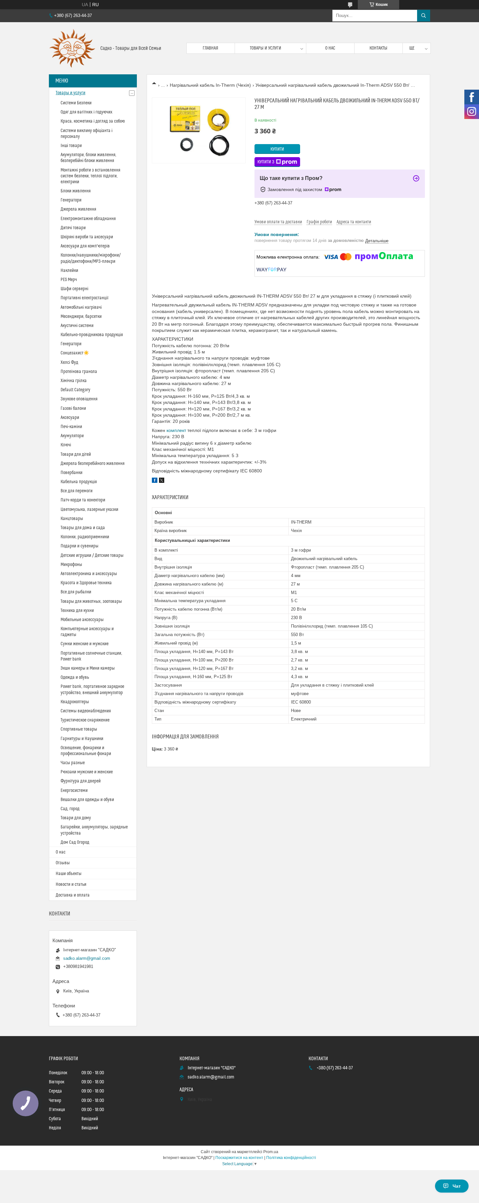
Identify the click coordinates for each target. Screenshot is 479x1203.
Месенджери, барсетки (81, 316)
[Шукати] (423, 16)
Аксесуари (70, 417)
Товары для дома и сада (83, 527)
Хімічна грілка (74, 380)
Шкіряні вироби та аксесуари (87, 237)
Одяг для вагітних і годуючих (86, 112)
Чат (457, 1186)
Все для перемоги (77, 491)
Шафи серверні (74, 288)
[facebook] (154, 481)
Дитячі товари (73, 227)
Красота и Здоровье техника (86, 583)
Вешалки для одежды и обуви (87, 799)
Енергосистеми (74, 790)
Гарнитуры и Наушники (82, 738)
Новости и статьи (71, 884)
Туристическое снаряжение (85, 720)
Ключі (66, 445)
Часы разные (73, 762)
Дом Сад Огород (75, 842)
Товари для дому (76, 818)
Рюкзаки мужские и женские (87, 772)
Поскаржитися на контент (239, 1157)
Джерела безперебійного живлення (92, 463)
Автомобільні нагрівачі (81, 307)
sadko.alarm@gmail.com (86, 958)
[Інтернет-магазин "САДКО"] (72, 48)
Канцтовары (72, 518)
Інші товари (71, 145)
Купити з (265, 162)
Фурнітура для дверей (81, 781)
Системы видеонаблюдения (86, 711)
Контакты (378, 48)
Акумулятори (72, 435)
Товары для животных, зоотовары (91, 601)
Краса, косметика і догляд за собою (93, 121)
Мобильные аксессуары (82, 619)
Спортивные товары (79, 729)
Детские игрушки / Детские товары (92, 555)
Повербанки (71, 472)
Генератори (71, 200)
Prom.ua (270, 1152)
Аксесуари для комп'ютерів (85, 246)
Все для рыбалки (76, 592)
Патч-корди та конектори (83, 500)
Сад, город (70, 808)
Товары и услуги (265, 48)
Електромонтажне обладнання (88, 218)
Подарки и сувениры (79, 546)
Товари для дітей (76, 454)
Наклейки (69, 270)
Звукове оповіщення (79, 399)
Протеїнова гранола (79, 371)
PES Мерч (69, 279)
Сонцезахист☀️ (75, 353)
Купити (277, 149)
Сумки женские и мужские (85, 643)
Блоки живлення (76, 191)
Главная (210, 48)
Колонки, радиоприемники (85, 537)
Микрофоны (71, 564)
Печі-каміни (71, 426)
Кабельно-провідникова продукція (92, 334)
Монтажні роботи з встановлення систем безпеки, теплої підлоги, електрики (90, 176)
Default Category (75, 390)
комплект (176, 430)
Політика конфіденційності (291, 1157)
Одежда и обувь (75, 677)
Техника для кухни (77, 610)
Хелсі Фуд (69, 362)
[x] (161, 481)
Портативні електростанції (85, 298)
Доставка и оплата (73, 895)
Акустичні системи (77, 325)
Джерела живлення (78, 209)
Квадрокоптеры (75, 702)
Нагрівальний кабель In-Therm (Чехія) (210, 85)
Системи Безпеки (76, 103)
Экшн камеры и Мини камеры (88, 668)
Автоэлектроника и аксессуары (89, 573)
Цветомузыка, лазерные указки (89, 509)
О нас (330, 48)
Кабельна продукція (79, 481)
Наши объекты (68, 873)
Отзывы (63, 863)
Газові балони (73, 408)
